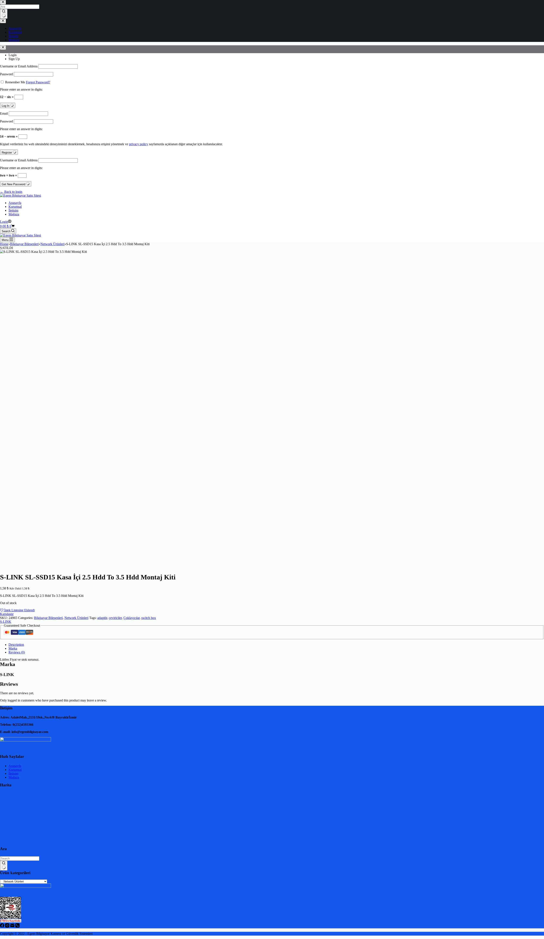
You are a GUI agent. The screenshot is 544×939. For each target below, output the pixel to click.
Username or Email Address (19, 66)
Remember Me (15, 82)
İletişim (13, 210)
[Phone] (17, 926)
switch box (148, 618)
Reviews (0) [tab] (16, 652)
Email (4, 113)
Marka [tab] (12, 648)
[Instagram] (7, 926)
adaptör (102, 618)
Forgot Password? (38, 82)
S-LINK (5, 621)
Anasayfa (14, 203)
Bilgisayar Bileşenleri (48, 618)
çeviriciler (115, 618)
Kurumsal (15, 206)
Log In (6, 105)
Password (6, 74)
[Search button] (3, 866)
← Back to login (11, 191)
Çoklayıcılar (131, 618)
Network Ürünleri (76, 618)
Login (12, 55)
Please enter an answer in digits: (21, 89)
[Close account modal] (3, 47)
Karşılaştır (7, 614)
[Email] (12, 926)
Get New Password (14, 184)
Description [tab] (16, 644)
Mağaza (13, 214)
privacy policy (138, 144)
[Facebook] (2, 926)
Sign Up (14, 59)
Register (7, 152)
